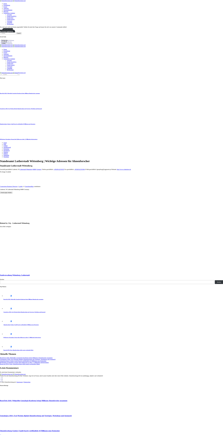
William (5, 153)
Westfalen (6, 157)
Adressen (6, 8)
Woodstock (6, 150)
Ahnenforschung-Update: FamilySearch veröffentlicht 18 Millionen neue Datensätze (17, 124)
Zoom (5, 142)
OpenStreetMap (29, 186)
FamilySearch (11, 19)
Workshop (6, 149)
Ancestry (9, 14)
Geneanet (9, 21)
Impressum (20, 382)
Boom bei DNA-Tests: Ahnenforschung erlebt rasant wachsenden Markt (18, 350)
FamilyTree (10, 18)
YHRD (5, 146)
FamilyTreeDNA (11, 16)
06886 (34, 169)
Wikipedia (6, 155)
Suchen (2, 279)
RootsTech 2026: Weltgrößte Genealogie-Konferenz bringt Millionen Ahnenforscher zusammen (20, 93)
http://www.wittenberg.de (124, 169)
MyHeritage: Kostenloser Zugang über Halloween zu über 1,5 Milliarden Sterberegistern (18, 139)
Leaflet (20, 186)
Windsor (5, 152)
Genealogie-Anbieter (9, 13)
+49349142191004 (79, 169)
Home (5, 3)
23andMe (9, 22)
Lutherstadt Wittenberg (26, 169)
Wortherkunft (7, 147)
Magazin (5, 11)
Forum (5, 7)
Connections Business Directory (9, 186)
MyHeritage (10, 24)
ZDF (4, 144)
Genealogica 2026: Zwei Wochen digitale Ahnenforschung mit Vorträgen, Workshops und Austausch (21, 108)
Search (19, 33)
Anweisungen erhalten (6, 192)
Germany (39, 169)
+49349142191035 (59, 169)
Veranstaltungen (7, 10)
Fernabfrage (6, 5)
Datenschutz (27, 382)
